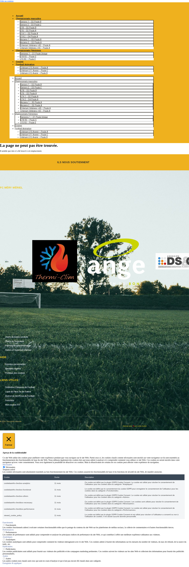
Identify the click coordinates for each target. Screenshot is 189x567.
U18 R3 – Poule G (28, 56)
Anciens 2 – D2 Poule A (31, 42)
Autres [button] (5, 556)
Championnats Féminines (28, 50)
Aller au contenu (6, 1)
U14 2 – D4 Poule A (29, 36)
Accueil (19, 16)
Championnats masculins (28, 18)
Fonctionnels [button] (8, 522)
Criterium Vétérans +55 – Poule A (35, 48)
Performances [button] (8, 530)
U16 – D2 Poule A (28, 30)
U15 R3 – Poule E (28, 59)
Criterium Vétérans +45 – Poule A (35, 45)
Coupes (20, 61)
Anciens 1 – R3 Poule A (30, 39)
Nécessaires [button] (7, 465)
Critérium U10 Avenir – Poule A (34, 67)
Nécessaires (10, 467)
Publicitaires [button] (7, 546)
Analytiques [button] (7, 537)
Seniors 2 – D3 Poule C (30, 24)
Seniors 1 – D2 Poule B (30, 21)
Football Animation (25, 64)
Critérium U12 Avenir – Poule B (34, 73)
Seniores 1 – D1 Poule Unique (33, 53)
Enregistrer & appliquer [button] (12, 563)
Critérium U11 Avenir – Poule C (34, 70)
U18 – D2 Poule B (28, 27)
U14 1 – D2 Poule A (29, 33)
